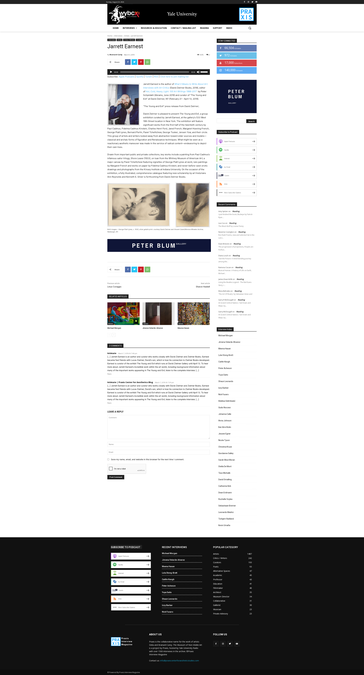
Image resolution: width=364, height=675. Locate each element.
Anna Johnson (224, 420)
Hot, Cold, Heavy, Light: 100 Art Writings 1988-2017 (171, 91)
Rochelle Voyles (225, 499)
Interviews (118, 36)
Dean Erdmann (225, 492)
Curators (139, 40)
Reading (235, 211)
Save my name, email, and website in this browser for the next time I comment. (147, 459)
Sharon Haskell (203, 286)
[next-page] (113, 335)
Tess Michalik (224, 473)
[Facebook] (244, 2)
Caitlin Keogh (224, 362)
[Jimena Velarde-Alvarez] (158, 313)
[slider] (204, 71)
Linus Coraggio (114, 286)
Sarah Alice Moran (226, 460)
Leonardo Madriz (226, 512)
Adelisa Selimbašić (226, 401)
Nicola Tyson (224, 440)
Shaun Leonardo (225, 381)
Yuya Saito (223, 375)
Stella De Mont (224, 466)
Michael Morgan (114, 328)
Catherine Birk (224, 486)
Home (109, 36)
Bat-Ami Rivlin (224, 427)
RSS (156, 76)
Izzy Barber (223, 388)
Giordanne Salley (225, 453)
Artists (126, 36)
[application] (158, 72)
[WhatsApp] (147, 62)
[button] (249, 28)
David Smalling (225, 479)
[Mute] (198, 72)
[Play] (111, 72)
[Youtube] (256, 2)
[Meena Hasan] (194, 313)
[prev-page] (109, 335)
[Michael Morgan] (123, 313)
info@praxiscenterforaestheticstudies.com (179, 660)
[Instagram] (248, 2)
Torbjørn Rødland (226, 519)
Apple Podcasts (126, 76)
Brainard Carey (116, 54)
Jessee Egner (224, 434)
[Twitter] (252, 2)
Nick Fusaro (223, 394)
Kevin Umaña (224, 525)
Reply (109, 374)
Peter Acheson (225, 368)
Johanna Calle (224, 414)
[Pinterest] (141, 62)
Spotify (139, 76)
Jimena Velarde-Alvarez (152, 328)
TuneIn (148, 76)
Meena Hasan (183, 328)
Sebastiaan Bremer (227, 506)
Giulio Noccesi (224, 407)
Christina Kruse (225, 447)
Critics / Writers (129, 40)
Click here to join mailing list (174, 76)
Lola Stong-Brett (225, 355)
